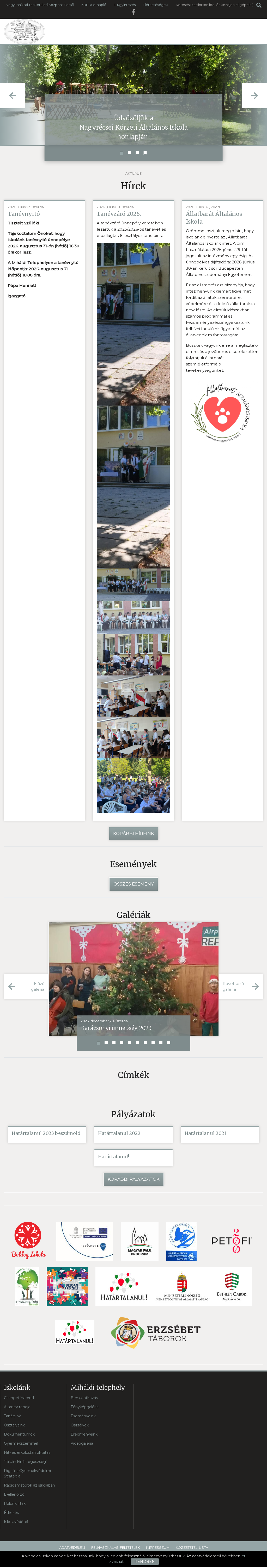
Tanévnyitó (24, 213)
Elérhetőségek (155, 5)
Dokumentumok (19, 1434)
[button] (121, 153)
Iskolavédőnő (16, 1521)
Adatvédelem (72, 1547)
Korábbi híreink (133, 833)
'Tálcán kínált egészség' (25, 1461)
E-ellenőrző (14, 1494)
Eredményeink (84, 1434)
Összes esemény (133, 884)
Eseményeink (83, 1416)
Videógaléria (82, 1443)
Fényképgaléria (85, 1407)
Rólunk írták (15, 1503)
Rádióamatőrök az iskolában (29, 1485)
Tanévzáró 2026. (119, 213)
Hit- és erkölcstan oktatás (27, 1452)
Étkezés (11, 1512)
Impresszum (157, 1547)
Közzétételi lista (192, 1547)
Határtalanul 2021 (205, 1133)
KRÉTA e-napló (93, 5)
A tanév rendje (17, 1407)
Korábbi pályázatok (134, 1179)
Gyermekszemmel (21, 1443)
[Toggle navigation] (133, 39)
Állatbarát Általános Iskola (214, 217)
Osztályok (80, 1425)
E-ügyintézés (125, 5)
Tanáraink (12, 1416)
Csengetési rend (19, 1397)
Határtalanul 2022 (119, 1133)
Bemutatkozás (84, 1397)
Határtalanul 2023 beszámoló (46, 1133)
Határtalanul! (113, 1157)
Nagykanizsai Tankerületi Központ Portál (40, 5)
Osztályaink (14, 1425)
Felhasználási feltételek (115, 1547)
